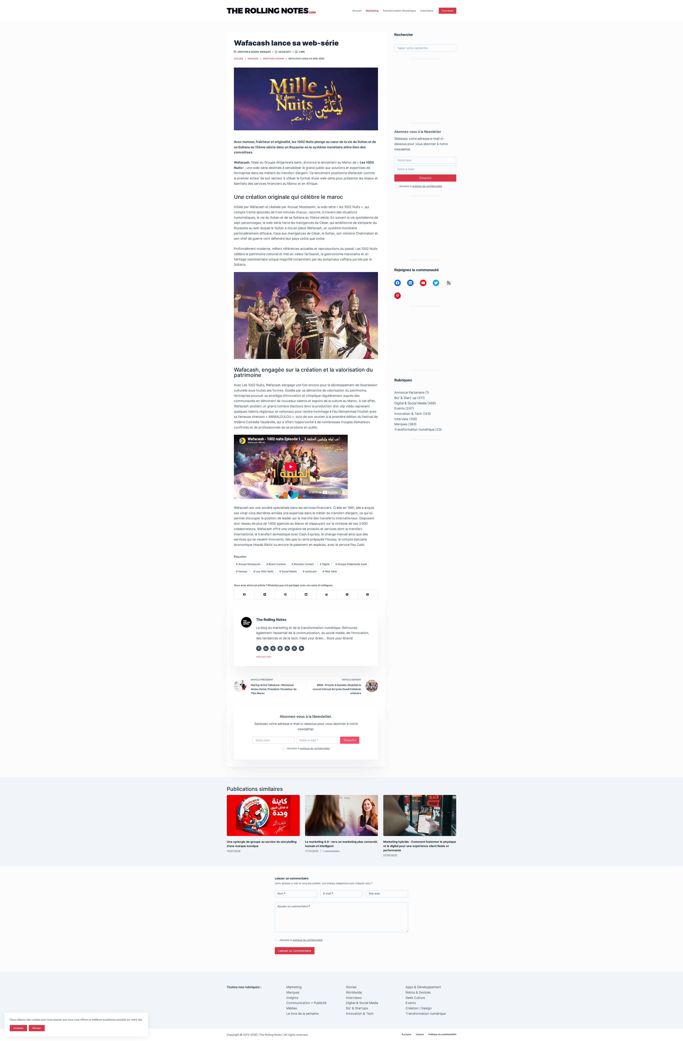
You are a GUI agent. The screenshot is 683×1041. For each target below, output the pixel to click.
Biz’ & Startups (357, 1008)
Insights (292, 998)
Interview (401, 419)
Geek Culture (415, 998)
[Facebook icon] (258, 648)
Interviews (426, 10)
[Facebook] (244, 594)
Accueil (356, 10)
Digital (324, 564)
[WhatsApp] (347, 594)
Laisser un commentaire (294, 950)
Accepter (18, 1028)
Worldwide (354, 992)
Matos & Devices (418, 992)
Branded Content (303, 564)
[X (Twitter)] (265, 594)
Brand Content (276, 564)
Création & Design (248, 51)
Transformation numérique (399, 10)
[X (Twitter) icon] (280, 648)
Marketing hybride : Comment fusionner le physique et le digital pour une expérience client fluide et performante (419, 846)
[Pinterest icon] (287, 648)
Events (399, 408)
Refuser (36, 1028)
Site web (374, 893)
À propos (406, 1034)
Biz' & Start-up (405, 398)
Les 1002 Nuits (263, 571)
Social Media (288, 571)
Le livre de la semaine (302, 1013)
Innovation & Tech (408, 414)
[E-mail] (368, 594)
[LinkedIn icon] (266, 648)
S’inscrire (350, 740)
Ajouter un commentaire (293, 906)
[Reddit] (326, 594)
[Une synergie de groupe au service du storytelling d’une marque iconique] (263, 815)
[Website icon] (273, 648)
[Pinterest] (285, 594)
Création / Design (419, 1008)
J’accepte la (308, 748)
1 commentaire (331, 851)
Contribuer (447, 10)
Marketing (372, 10)
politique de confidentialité (315, 748)
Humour (241, 571)
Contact (420, 1034)
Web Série (330, 571)
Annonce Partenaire (409, 392)
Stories (351, 987)
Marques (265, 51)
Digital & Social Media (410, 403)
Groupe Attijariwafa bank (351, 564)
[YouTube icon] (301, 648)
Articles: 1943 (263, 657)
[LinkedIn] (306, 594)
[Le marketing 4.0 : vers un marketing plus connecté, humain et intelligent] (341, 815)
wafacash (310, 571)
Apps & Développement (423, 987)
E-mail (328, 893)
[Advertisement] (425, 91)
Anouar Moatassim (248, 564)
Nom (281, 893)
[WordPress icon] (294, 648)
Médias (291, 1008)
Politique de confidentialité (442, 1034)
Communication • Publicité (306, 1003)
